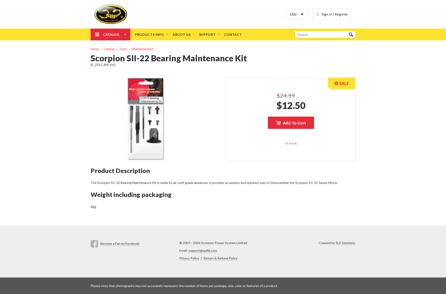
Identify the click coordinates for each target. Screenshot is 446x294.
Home (95, 49)
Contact (233, 34)
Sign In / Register (334, 14)
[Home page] (109, 14)
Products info (149, 34)
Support (207, 34)
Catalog (111, 34)
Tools (123, 49)
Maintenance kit (142, 49)
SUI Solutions (345, 243)
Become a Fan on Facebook (119, 243)
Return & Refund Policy (220, 258)
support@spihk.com (202, 250)
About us (182, 34)
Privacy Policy (189, 258)
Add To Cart (294, 123)
